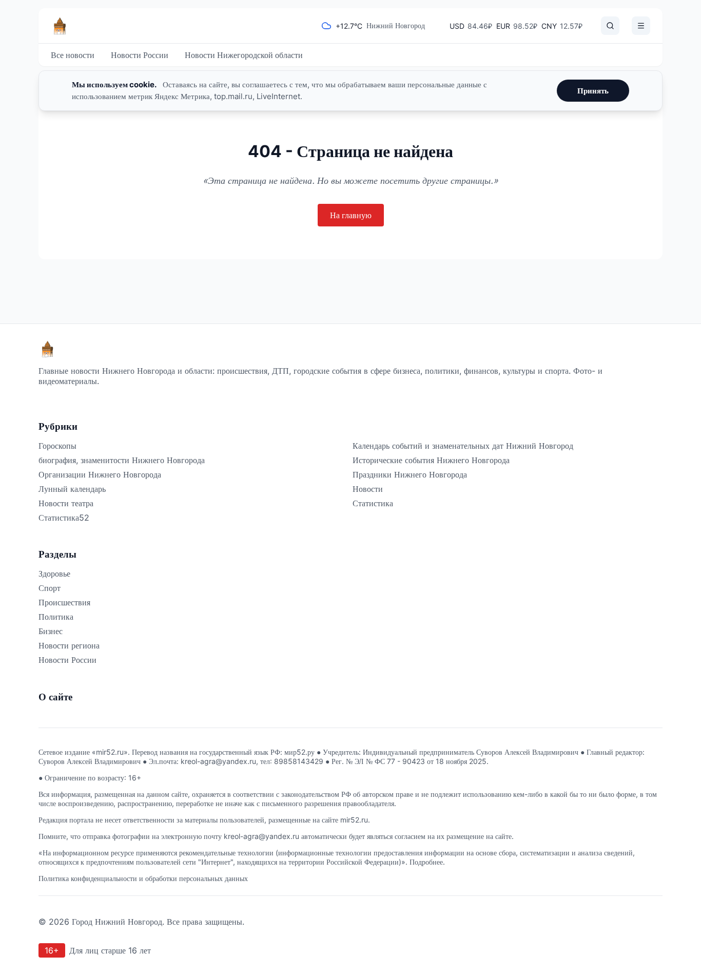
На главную (351, 215)
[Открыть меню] (641, 25)
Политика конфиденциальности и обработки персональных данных (143, 878)
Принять (593, 91)
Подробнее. (427, 861)
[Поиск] (610, 25)
